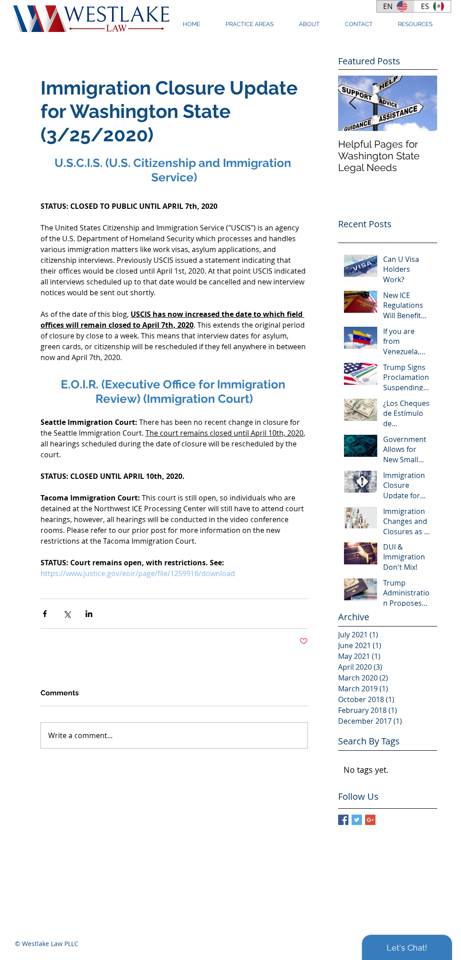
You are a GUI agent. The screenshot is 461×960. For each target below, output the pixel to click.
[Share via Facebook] (45, 613)
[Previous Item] (352, 103)
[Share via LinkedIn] (89, 613)
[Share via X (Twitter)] (67, 613)
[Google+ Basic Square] (370, 820)
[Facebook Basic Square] (343, 820)
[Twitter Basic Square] (357, 820)
